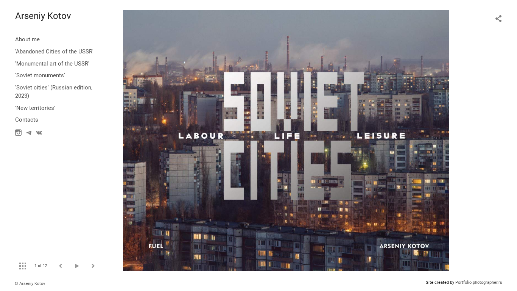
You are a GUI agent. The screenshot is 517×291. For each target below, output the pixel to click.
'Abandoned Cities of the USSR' (54, 51)
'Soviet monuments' (40, 75)
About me (27, 39)
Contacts (26, 119)
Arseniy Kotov (43, 16)
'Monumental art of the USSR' (52, 63)
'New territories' (35, 108)
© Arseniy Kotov (30, 283)
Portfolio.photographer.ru (478, 282)
